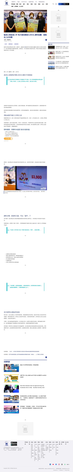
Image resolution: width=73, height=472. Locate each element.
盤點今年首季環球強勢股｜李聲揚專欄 (29, 365)
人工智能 (47, 445)
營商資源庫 (43, 450)
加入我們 (21, 6)
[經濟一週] (7, 3)
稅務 (38, 456)
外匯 (32, 447)
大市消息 (35, 445)
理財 (28, 4)
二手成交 (35, 448)
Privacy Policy (67, 470)
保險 (38, 447)
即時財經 (13, 4)
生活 (43, 4)
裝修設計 (35, 455)
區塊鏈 (47, 448)
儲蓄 (38, 448)
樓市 (24, 4)
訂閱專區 (16, 6)
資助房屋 (35, 451)
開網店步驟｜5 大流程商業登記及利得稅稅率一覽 (62, 52)
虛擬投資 (32, 454)
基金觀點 (32, 451)
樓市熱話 (35, 460)
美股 (32, 445)
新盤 (35, 453)
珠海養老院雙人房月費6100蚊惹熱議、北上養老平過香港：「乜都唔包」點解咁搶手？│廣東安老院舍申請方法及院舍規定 (33, 397)
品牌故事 (42, 445)
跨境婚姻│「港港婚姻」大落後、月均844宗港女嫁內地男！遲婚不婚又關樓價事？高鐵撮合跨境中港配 (33, 407)
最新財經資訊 (41, 1)
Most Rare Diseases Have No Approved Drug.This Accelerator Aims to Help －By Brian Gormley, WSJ (32, 386)
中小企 (42, 447)
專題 (17, 4)
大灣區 (42, 453)
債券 (32, 448)
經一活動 (42, 457)
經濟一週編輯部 (7, 39)
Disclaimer (61, 470)
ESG (42, 451)
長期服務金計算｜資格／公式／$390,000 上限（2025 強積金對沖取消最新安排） (62, 47)
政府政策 (57, 445)
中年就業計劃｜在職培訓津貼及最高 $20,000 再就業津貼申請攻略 (62, 62)
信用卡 (39, 457)
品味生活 (53, 445)
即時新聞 (57, 454)
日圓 (18, 1)
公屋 (25, 47)
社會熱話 (57, 448)
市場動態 (42, 444)
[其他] (46, 39)
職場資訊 (50, 448)
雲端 (46, 450)
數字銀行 (39, 452)
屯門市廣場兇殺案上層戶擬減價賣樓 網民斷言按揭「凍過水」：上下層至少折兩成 (26, 354)
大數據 (47, 447)
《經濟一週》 (19, 450)
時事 (47, 4)
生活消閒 (53, 448)
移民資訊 (57, 451)
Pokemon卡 (24, 1)
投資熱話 (32, 457)
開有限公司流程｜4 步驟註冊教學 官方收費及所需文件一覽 (62, 67)
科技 (35, 4)
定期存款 (39, 445)
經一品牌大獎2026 (43, 455)
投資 (20, 4)
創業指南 (42, 448)
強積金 (39, 450)
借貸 (38, 454)
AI (36, 1)
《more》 (5, 450)
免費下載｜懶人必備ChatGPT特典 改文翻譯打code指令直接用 (33, 376)
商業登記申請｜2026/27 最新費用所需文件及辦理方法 (62, 57)
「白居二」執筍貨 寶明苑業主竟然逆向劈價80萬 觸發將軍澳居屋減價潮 (24, 351)
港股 (32, 444)
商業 (32, 4)
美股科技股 (31, 1)
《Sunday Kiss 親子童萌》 (12, 450)
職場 (39, 4)
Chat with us (55, 470)
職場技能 (50, 445)
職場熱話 (50, 451)
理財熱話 (39, 460)
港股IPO (13, 1)
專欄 (12, 6)
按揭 (35, 457)
